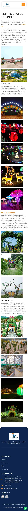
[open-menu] (23, 4)
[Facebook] (2, 496)
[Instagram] (6, 496)
